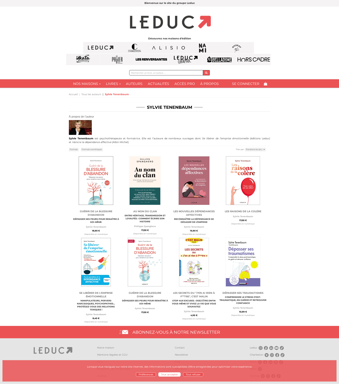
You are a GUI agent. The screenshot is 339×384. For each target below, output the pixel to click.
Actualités (158, 84)
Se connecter (245, 84)
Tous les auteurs (91, 94)
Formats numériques (92, 149)
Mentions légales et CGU (112, 354)
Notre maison (105, 347)
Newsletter (181, 354)
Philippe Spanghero (145, 226)
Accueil (73, 94)
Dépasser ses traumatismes (242, 292)
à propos (209, 84)
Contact (180, 347)
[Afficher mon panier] (265, 83)
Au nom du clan (145, 211)
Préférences (146, 374)
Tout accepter (169, 374)
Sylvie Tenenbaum (96, 226)
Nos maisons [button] (86, 84)
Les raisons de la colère (243, 211)
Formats (74, 149)
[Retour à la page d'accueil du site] (169, 22)
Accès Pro (184, 84)
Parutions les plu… (254, 149)
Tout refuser (193, 374)
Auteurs (134, 84)
